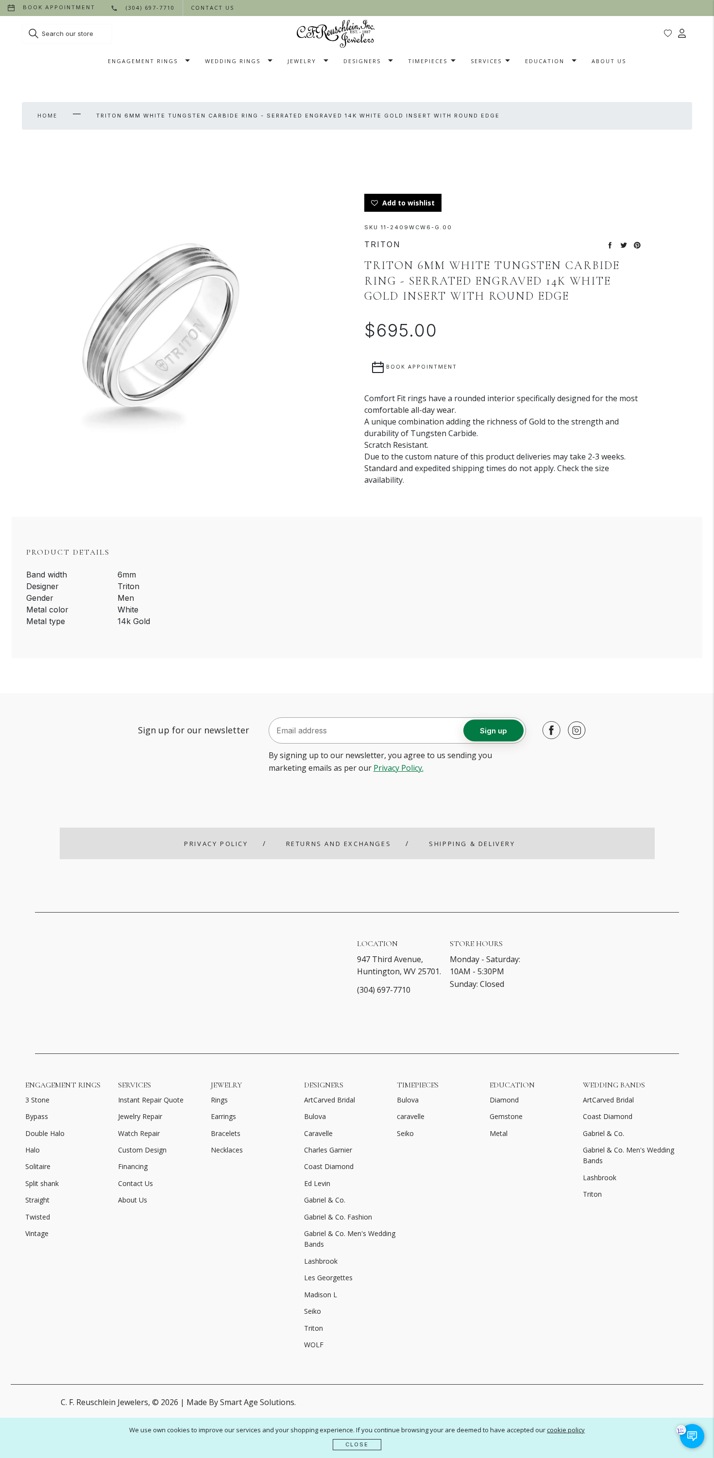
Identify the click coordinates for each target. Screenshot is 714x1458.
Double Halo (45, 1133)
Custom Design (142, 1149)
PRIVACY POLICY (216, 843)
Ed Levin (317, 1183)
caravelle (411, 1116)
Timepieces (427, 61)
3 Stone (37, 1099)
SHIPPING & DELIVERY (472, 843)
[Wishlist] (668, 33)
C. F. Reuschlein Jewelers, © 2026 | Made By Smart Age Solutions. (178, 1402)
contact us (212, 7)
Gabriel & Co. (324, 1199)
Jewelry (302, 61)
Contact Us (135, 1183)
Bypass (36, 1116)
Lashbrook (321, 1261)
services (486, 61)
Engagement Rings (143, 61)
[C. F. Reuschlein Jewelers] (335, 34)
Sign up (493, 730)
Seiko (312, 1311)
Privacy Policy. (399, 768)
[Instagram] (574, 730)
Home (47, 115)
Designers (362, 61)
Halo (32, 1149)
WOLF (313, 1344)
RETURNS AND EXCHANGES (338, 843)
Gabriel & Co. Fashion (338, 1216)
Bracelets (225, 1133)
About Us (609, 61)
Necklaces (227, 1149)
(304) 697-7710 (383, 989)
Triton (313, 1328)
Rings (219, 1099)
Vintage (37, 1233)
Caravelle (318, 1133)
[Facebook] (548, 730)
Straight (37, 1199)
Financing (133, 1166)
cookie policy (566, 1429)
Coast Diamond (329, 1166)
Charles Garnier (328, 1149)
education (544, 61)
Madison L (320, 1294)
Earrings (223, 1116)
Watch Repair (139, 1133)
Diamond (504, 1099)
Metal (499, 1133)
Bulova (315, 1116)
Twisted (37, 1216)
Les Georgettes (328, 1277)
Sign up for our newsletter (193, 730)
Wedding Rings (232, 61)
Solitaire (38, 1166)
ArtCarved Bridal (329, 1099)
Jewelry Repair (140, 1116)
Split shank (42, 1183)
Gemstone (506, 1116)
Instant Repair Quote (151, 1099)
